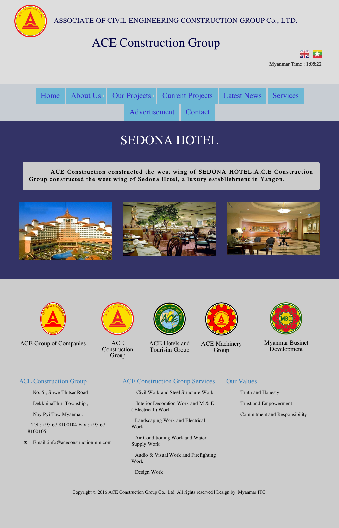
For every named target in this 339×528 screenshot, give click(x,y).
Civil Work (148, 392)
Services (286, 96)
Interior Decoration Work (163, 403)
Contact (198, 112)
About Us (86, 96)
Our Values (241, 381)
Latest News (243, 96)
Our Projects (131, 96)
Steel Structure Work (192, 392)
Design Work (149, 472)
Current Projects (187, 96)
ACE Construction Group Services (168, 381)
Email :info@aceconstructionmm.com (72, 442)
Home (50, 96)
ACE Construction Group (53, 381)
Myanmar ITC (252, 492)
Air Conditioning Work (160, 438)
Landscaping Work (155, 421)
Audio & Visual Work (158, 455)
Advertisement (151, 112)
